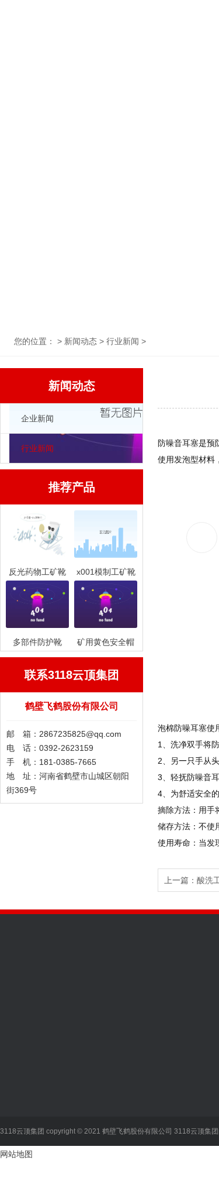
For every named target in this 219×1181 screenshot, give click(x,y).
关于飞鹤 (118, 48)
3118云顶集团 (39, 48)
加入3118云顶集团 (33, 1097)
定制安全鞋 (101, 1167)
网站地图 (16, 1154)
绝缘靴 (93, 1097)
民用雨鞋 (97, 1150)
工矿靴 (93, 1080)
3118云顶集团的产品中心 (119, 1057)
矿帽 (89, 1132)
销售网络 (16, 1115)
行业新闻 (37, 448)
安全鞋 (93, 1115)
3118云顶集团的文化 (37, 1080)
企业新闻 (37, 418)
